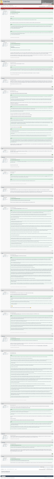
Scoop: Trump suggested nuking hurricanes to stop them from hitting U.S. (18, 294)
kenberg (3, 78)
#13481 (52, 9)
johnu (3, 89)
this (13, 16)
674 (9, 6)
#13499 (52, 442)
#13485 (52, 89)
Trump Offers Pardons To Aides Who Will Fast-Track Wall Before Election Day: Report (20, 407)
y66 (2, 148)
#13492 (52, 253)
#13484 (52, 78)
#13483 (52, 61)
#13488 (52, 170)
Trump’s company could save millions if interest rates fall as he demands (18, 93)
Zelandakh (3, 442)
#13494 (52, 311)
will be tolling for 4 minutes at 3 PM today (22, 161)
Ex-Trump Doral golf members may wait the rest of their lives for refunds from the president (20, 116)
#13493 (52, 290)
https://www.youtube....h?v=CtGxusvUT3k (42, 345)
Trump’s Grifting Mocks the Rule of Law (16, 340)
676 (11, 6)
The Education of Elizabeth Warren (17, 208)
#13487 (52, 157)
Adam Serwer (13, 13)
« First (5, 6)
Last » (16, 6)
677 (13, 6)
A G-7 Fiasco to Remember (15, 255)
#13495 (52, 336)
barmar (3, 187)
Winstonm (3, 9)
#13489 (52, 187)
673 (7, 6)
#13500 (52, 456)
